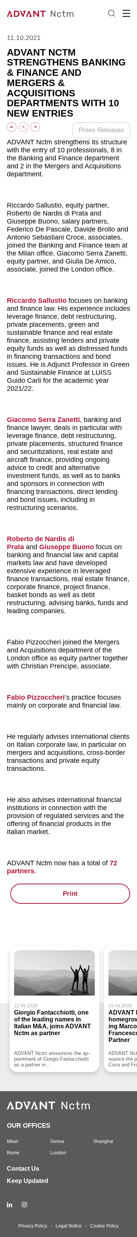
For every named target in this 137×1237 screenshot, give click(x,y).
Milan (12, 1141)
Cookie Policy (104, 1226)
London (58, 1152)
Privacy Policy (32, 1226)
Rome (13, 1152)
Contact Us (23, 1168)
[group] (54, 1009)
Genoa (57, 1141)
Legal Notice (69, 1226)
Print (70, 893)
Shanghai (103, 1141)
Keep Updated (27, 1181)
